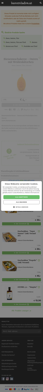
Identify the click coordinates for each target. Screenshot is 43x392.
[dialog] (21, 196)
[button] (2, 3)
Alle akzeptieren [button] (21, 197)
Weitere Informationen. (32, 193)
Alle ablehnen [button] (21, 202)
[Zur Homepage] (21, 3)
